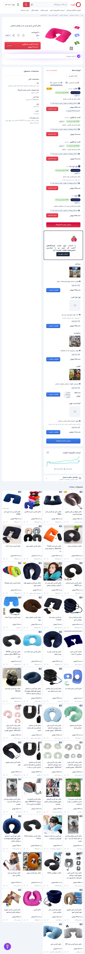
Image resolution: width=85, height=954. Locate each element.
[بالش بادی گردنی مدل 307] (73, 932)
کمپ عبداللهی (75, 117)
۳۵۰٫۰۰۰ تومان (75, 188)
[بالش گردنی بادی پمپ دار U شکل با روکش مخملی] (52, 571)
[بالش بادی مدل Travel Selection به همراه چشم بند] (52, 534)
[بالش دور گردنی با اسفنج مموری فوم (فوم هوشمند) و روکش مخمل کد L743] (32, 677)
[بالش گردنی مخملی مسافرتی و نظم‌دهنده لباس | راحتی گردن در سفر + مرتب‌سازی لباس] (32, 751)
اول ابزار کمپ (75, 297)
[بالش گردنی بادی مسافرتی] (32, 500)
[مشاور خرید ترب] (7, 946)
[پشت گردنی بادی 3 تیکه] (12, 606)
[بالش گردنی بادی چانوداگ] (12, 571)
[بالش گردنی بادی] (52, 932)
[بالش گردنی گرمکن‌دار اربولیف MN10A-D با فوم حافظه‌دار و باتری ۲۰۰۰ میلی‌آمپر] (32, 788)
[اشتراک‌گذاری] (13, 35)
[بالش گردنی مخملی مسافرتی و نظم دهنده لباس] (32, 714)
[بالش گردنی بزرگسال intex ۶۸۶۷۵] (32, 824)
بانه (67, 166)
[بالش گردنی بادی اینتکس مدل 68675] (73, 571)
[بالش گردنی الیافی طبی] (32, 534)
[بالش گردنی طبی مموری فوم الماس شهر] (73, 898)
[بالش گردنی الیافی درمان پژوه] (32, 606)
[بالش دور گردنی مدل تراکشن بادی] (73, 606)
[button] (10, 4)
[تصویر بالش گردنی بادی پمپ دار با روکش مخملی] (77, 27)
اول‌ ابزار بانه (73, 166)
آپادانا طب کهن (74, 403)
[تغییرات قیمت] (23, 35)
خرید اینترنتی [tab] (71, 83)
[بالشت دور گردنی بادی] (73, 534)
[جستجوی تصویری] (32, 4)
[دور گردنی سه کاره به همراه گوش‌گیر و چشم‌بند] (52, 824)
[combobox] (49, 4)
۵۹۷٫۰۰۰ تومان (75, 107)
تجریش (70, 89)
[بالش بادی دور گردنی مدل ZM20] (52, 500)
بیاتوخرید (77, 333)
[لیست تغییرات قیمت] (47, 453)
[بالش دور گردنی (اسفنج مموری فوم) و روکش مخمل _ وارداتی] (52, 788)
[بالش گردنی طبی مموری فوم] (12, 751)
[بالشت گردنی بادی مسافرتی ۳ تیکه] (73, 640)
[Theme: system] (18, 4)
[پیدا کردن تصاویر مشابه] (71, 48)
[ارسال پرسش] (78, 56)
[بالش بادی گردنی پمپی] (32, 861)
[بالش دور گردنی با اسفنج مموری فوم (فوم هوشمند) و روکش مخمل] (12, 824)
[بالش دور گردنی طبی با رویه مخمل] (52, 640)
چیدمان (77, 264)
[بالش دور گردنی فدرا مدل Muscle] (12, 677)
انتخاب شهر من (63, 254)
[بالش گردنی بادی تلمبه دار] (32, 640)
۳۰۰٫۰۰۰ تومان (75, 134)
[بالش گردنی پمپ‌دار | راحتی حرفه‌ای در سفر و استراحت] (73, 788)
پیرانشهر (67, 117)
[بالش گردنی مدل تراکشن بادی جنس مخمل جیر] (52, 677)
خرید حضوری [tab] (56, 83)
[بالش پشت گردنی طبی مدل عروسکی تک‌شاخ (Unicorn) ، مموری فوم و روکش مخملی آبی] (52, 714)
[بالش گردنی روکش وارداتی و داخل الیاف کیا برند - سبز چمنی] (73, 824)
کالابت (75, 89)
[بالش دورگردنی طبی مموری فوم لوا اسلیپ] (73, 500)
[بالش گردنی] (32, 898)
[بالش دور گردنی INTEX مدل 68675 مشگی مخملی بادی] (12, 640)
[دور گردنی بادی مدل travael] (52, 606)
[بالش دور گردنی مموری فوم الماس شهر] (32, 571)
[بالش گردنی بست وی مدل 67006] (12, 500)
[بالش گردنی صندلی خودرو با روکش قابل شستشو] (12, 898)
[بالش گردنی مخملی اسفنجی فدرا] (73, 714)
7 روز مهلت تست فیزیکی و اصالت (71, 180)
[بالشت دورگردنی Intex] (52, 861)
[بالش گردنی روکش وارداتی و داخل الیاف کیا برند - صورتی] (12, 788)
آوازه (76, 196)
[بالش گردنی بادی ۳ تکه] (12, 534)
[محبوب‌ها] (18, 35)
